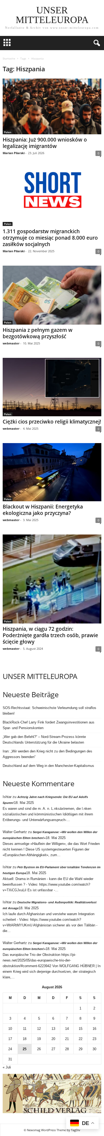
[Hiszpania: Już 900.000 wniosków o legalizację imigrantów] (52, 106)
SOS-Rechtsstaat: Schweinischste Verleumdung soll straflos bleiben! (49, 710)
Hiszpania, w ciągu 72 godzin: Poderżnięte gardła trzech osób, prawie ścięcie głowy (50, 635)
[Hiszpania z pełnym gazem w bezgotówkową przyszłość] (52, 295)
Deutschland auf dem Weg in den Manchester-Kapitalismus (48, 766)
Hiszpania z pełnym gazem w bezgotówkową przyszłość (38, 333)
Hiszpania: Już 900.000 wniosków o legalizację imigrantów (45, 143)
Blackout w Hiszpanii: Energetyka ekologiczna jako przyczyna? (43, 510)
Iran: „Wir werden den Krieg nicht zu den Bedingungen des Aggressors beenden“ (47, 754)
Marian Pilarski (14, 153)
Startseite (9, 58)
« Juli (7, 1067)
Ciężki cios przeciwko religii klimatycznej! (52, 421)
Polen (7, 132)
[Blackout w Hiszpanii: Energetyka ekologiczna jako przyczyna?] (52, 472)
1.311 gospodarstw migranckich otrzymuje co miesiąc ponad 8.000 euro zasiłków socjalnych (50, 238)
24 (10, 1049)
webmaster (11, 343)
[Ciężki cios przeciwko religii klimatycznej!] (52, 387)
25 (24, 1049)
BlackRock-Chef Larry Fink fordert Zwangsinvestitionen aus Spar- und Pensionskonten (48, 725)
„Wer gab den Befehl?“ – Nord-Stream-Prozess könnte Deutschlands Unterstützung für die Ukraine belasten (44, 739)
